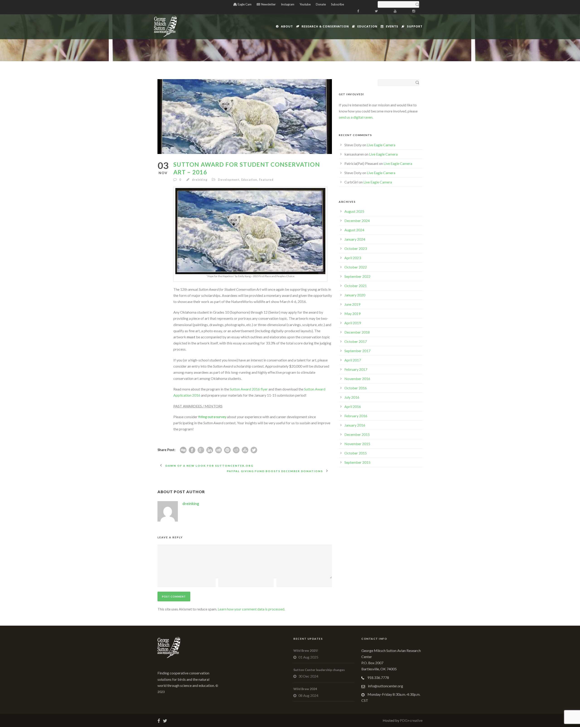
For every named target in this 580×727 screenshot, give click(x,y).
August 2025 (354, 211)
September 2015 (357, 462)
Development (228, 179)
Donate (321, 4)
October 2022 (355, 267)
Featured (266, 179)
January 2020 (354, 295)
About (287, 26)
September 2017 (357, 351)
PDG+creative (411, 720)
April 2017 (352, 360)
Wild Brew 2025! (305, 650)
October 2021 (355, 285)
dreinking (199, 179)
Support (415, 26)
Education (367, 26)
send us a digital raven (355, 117)
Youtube (305, 4)
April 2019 (352, 323)
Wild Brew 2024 (305, 689)
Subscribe (337, 4)
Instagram (287, 4)
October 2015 (355, 453)
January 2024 (354, 239)
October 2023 (355, 248)
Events (392, 26)
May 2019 (352, 313)
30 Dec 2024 (308, 676)
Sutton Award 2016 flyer (249, 389)
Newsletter (268, 4)
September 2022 (357, 276)
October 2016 (355, 388)
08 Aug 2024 (308, 695)
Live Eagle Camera (381, 145)
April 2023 (352, 258)
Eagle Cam (244, 4)
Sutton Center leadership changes (319, 670)
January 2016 (354, 425)
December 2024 (357, 220)
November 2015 (357, 444)
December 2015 (357, 434)
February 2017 (355, 369)
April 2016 (352, 406)
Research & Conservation (325, 26)
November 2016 (357, 378)
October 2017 (355, 341)
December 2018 (357, 332)
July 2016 (351, 397)
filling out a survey (212, 417)
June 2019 (352, 304)
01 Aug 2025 (308, 657)
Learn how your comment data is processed (251, 609)
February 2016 (355, 416)
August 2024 (354, 230)
